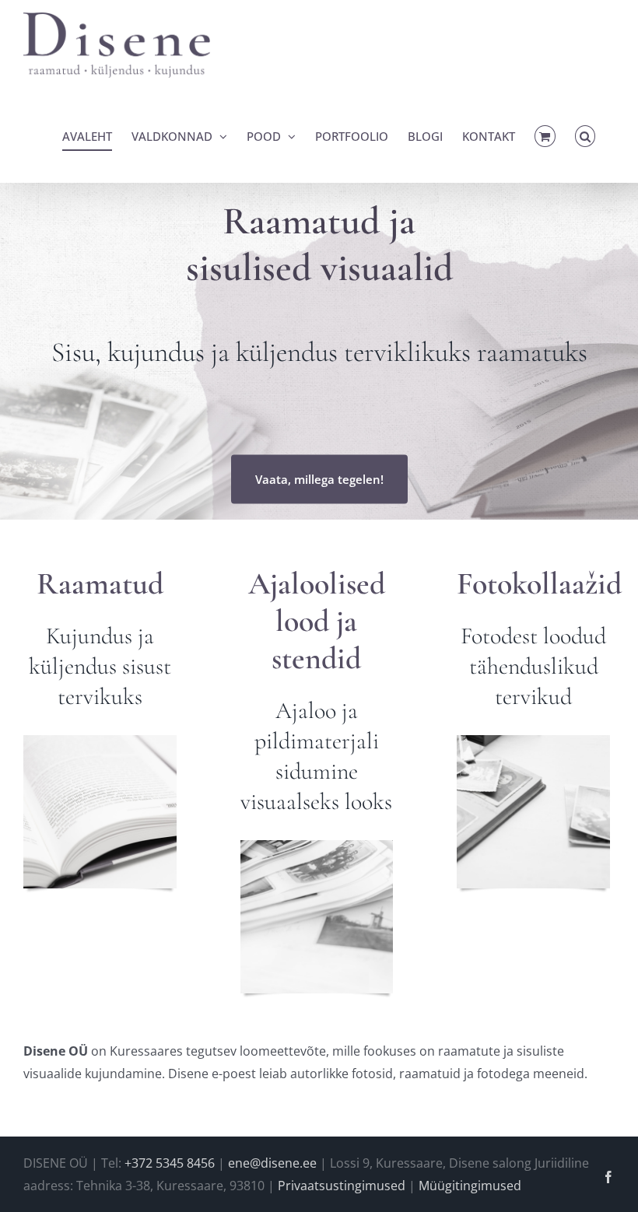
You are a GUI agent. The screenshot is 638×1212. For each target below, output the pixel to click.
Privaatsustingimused (341, 1185)
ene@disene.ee (272, 1163)
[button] (585, 136)
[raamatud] (100, 741)
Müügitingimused (470, 1185)
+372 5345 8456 (169, 1163)
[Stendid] (317, 846)
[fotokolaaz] (533, 741)
